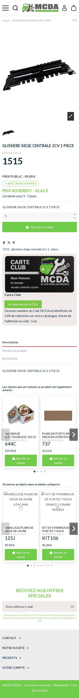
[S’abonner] (72, 606)
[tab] (39, 359)
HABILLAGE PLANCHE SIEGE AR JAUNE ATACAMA (19, 531)
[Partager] (4, 242)
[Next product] (76, 20)
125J (10, 538)
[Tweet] (8, 242)
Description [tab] (10, 342)
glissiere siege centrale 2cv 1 (30, 249)
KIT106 (50, 538)
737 (46, 444)
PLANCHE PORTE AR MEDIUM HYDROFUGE (57, 435)
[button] (34, 471)
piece (54, 249)
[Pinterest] (14, 242)
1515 (6, 249)
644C (10, 444)
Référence (12, 153)
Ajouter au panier (42, 227)
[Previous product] (73, 20)
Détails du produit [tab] (14, 350)
